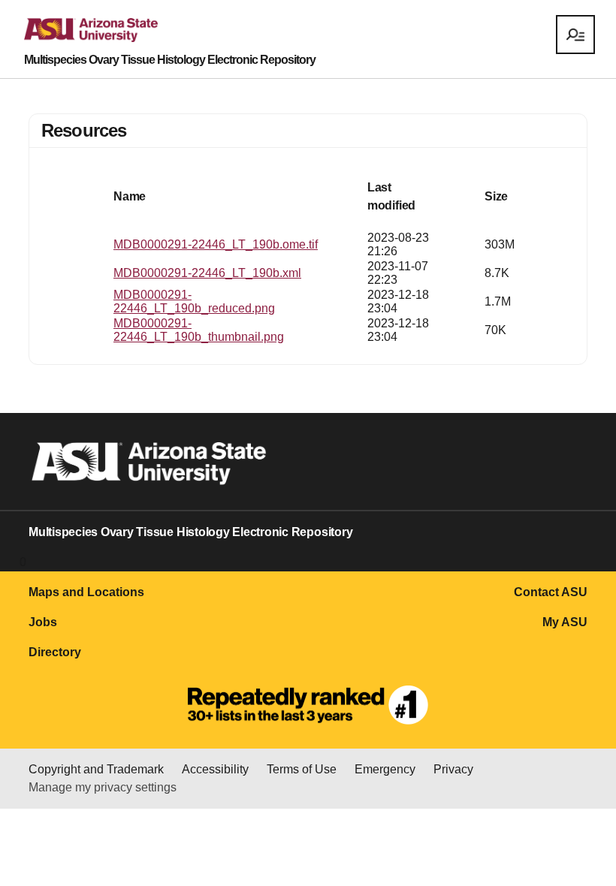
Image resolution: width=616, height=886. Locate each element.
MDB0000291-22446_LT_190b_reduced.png (194, 301)
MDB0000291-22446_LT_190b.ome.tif (215, 244)
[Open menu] (575, 34)
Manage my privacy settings (103, 787)
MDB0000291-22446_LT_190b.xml (207, 273)
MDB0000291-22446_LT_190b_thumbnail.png (198, 330)
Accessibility (215, 769)
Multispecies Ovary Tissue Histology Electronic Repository (170, 60)
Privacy (453, 769)
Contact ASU (550, 592)
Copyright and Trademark (96, 769)
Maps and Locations (86, 592)
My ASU (564, 622)
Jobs (43, 622)
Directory (55, 652)
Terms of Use (302, 769)
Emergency (385, 769)
